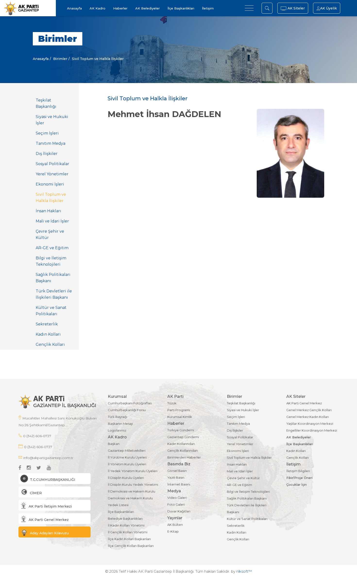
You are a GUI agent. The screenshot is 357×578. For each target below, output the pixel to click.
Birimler (60, 59)
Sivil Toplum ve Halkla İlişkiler (51, 197)
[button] (54, 478)
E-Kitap (173, 531)
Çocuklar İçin (296, 484)
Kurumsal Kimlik (179, 417)
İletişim (208, 8)
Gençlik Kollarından (182, 450)
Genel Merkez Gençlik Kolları (309, 410)
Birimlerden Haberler (184, 457)
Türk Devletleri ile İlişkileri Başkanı (54, 294)
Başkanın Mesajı (120, 423)
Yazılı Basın (175, 477)
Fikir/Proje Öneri (299, 478)
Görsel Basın (177, 471)
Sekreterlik (47, 324)
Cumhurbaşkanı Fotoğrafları (130, 403)
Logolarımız (117, 430)
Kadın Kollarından (181, 444)
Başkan (113, 444)
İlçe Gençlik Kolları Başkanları (131, 546)
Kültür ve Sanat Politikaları (51, 310)
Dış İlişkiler (47, 153)
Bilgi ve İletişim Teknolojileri (51, 261)
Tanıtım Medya (50, 143)
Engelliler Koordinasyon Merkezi (311, 430)
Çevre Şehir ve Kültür (50, 234)
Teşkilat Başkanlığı (46, 103)
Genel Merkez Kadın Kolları (307, 417)
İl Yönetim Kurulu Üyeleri (127, 464)
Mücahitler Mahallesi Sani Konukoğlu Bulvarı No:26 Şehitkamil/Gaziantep (57, 421)
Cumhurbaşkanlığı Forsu (127, 410)
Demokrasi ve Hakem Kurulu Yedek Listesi (130, 501)
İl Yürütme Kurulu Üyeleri (127, 457)
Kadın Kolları (48, 334)
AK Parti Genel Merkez (304, 403)
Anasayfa (74, 8)
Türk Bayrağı (117, 417)
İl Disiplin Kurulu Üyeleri (126, 478)
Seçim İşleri (47, 133)
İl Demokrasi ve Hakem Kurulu (131, 491)
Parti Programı (178, 410)
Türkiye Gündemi (180, 430)
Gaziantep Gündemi (183, 437)
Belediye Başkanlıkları (125, 518)
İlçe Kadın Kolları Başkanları (129, 539)
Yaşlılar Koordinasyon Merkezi (309, 423)
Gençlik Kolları (50, 344)
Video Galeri (177, 498)
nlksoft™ (244, 571)
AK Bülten (175, 525)
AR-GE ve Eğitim (52, 248)
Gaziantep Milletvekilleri (126, 450)
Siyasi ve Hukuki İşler (52, 119)
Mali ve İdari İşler (52, 221)
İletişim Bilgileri (298, 471)
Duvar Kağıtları (178, 511)
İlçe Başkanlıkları (181, 8)
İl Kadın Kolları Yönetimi (126, 525)
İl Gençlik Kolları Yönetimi (127, 532)
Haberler (120, 8)
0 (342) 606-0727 (37, 436)
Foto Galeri (176, 504)
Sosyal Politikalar (52, 164)
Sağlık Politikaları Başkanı (53, 277)
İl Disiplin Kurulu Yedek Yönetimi (133, 484)
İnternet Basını (178, 484)
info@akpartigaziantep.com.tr (48, 458)
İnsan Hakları (48, 211)
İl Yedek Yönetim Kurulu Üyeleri (132, 471)
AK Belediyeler (147, 8)
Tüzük (172, 403)
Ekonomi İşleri (50, 184)
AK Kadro (97, 8)
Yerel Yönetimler (52, 174)
